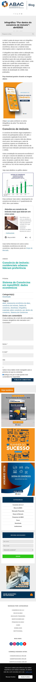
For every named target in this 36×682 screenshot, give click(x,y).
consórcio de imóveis (10, 305)
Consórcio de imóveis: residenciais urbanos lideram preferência (16, 265)
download (14, 308)
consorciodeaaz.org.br (18, 656)
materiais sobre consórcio (12, 310)
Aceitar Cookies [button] (25, 677)
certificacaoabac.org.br (18, 662)
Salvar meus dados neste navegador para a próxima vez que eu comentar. (17, 371)
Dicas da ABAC (18, 508)
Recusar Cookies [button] (10, 677)
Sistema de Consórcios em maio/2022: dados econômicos (16, 285)
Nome (5, 344)
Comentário (7, 322)
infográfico (22, 308)
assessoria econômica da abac (18, 303)
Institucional (18, 526)
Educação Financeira (18, 511)
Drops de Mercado (18, 514)
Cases (18, 520)
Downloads (7, 297)
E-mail (5, 352)
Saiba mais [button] (28, 672)
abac (4, 303)
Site (4, 360)
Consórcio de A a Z (18, 505)
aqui (8, 121)
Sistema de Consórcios (19, 312)
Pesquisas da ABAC (18, 517)
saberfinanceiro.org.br (18, 659)
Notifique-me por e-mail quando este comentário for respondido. (15, 376)
